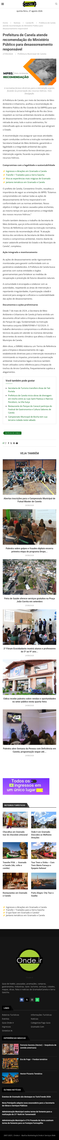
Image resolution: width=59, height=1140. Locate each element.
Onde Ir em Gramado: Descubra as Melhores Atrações (41, 835)
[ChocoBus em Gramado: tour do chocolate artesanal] (15, 820)
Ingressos (6, 1027)
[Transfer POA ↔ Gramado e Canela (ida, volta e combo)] (15, 850)
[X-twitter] (27, 1000)
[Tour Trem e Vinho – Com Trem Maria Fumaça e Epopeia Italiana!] (43, 850)
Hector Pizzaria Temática (31, 1074)
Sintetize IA (7, 1031)
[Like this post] (5, 443)
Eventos (5, 1019)
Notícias (17, 23)
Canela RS (30, 23)
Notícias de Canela (12, 433)
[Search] (56, 4)
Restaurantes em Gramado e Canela (15, 894)
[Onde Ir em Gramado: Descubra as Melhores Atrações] (43, 820)
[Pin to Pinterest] (14, 443)
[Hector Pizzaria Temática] (10, 1077)
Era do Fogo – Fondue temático (33, 1059)
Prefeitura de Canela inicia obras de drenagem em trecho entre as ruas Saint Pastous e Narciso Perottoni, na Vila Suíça (30, 398)
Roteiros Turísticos (10, 1015)
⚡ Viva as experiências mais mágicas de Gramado (26, 178)
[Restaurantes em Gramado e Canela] (15, 881)
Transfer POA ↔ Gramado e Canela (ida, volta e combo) (14, 865)
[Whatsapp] (37, 1000)
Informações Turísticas (41, 1015)
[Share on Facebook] (8, 443)
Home (5, 23)
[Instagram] (32, 1000)
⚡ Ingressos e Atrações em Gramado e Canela (25, 171)
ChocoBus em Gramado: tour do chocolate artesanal (15, 833)
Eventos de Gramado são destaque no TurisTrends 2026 (26, 1097)
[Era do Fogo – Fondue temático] (10, 1063)
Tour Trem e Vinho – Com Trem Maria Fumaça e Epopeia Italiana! (42, 865)
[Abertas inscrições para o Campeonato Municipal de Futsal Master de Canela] (29, 477)
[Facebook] (22, 1000)
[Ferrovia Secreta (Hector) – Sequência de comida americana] (10, 1049)
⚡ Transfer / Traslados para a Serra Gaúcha (23, 174)
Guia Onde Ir (8, 1023)
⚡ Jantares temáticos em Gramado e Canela (24, 182)
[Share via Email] (17, 443)
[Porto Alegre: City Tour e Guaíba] (43, 881)
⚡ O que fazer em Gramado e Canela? (21, 912)
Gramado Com (37, 1027)
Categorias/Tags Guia (40, 1023)
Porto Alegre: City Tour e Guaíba (42, 894)
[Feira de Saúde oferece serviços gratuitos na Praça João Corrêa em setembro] (29, 577)
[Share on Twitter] (11, 443)
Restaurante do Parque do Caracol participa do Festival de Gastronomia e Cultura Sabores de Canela (30, 409)
